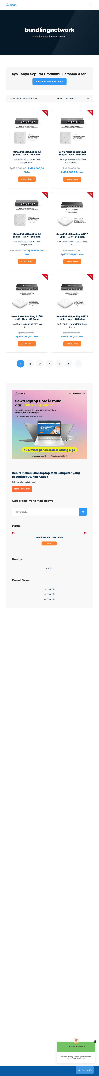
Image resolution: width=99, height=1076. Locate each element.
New (47, 568)
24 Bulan (47, 589)
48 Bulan (47, 599)
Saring (49, 543)
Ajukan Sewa (26, 179)
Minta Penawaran (22, 489)
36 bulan (47, 594)
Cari (83, 512)
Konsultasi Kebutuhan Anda (49, 81)
